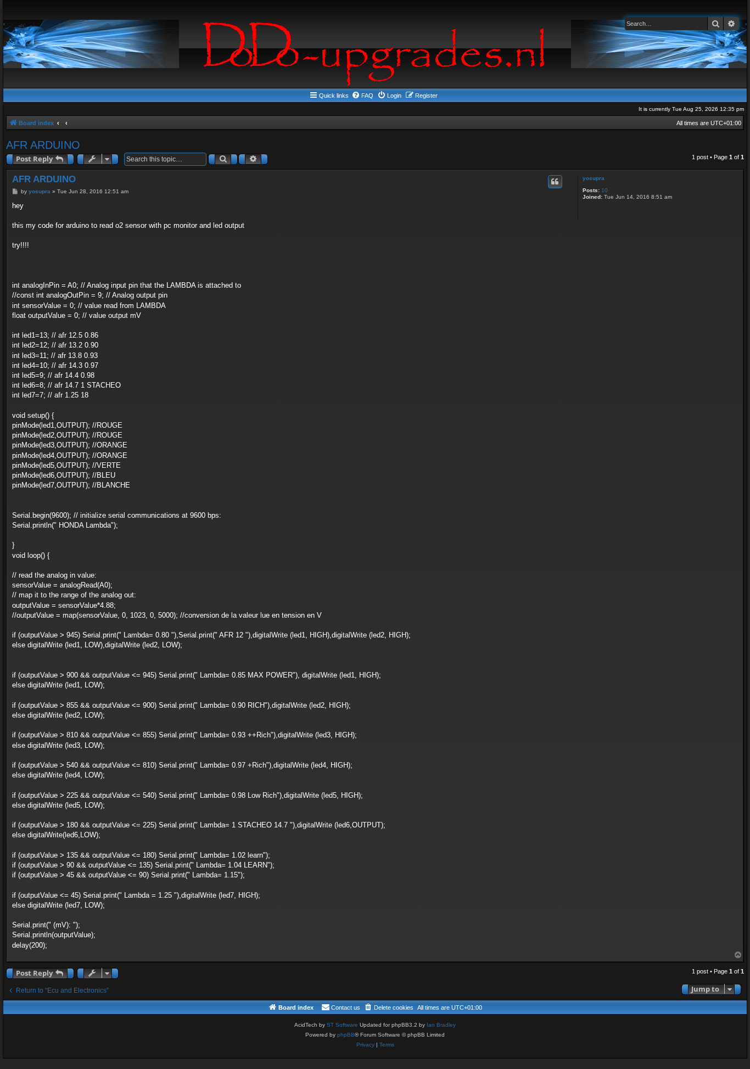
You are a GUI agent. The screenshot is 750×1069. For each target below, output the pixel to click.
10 (604, 190)
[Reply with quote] (555, 181)
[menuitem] (362, 95)
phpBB (346, 1035)
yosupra (594, 178)
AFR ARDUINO (43, 145)
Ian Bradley (441, 1025)
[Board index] (375, 44)
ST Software (342, 1025)
